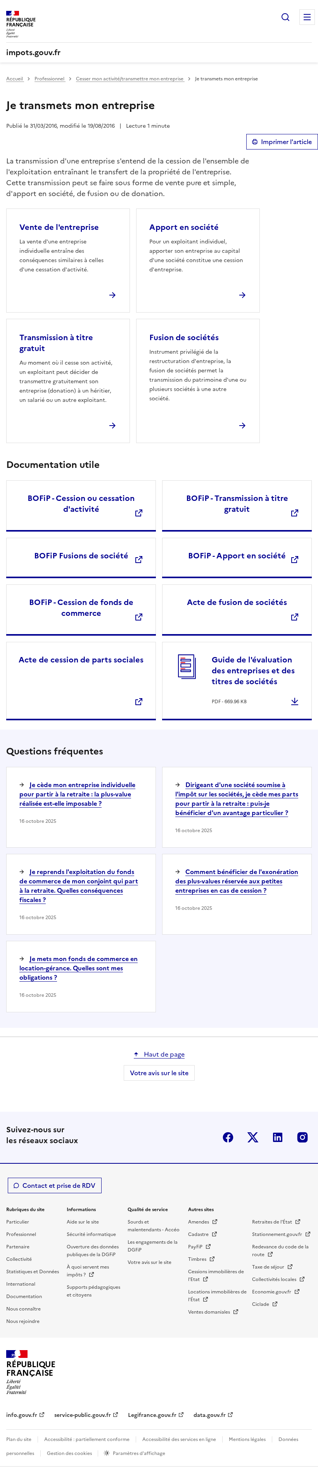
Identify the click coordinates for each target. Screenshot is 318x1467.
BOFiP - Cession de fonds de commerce (81, 607)
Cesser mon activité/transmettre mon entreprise (130, 78)
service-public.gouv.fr (82, 1415)
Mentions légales (247, 1439)
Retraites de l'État (272, 1221)
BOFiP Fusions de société (81, 555)
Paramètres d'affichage (139, 1453)
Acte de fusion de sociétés (237, 602)
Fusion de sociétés (184, 337)
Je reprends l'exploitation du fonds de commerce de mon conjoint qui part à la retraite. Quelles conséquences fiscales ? (78, 885)
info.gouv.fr (21, 1415)
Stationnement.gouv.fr (277, 1234)
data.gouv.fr (210, 1415)
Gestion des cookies (70, 1453)
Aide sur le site (83, 1221)
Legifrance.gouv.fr (152, 1415)
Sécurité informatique (91, 1234)
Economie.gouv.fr (272, 1291)
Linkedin (277, 1137)
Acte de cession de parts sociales (81, 660)
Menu (307, 17)
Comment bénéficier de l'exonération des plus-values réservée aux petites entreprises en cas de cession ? (236, 881)
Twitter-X (253, 1137)
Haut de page (163, 1054)
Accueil (15, 78)
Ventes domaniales (209, 1312)
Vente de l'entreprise (59, 227)
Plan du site (18, 1439)
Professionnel (50, 78)
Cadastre (199, 1234)
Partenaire (17, 1246)
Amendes (199, 1221)
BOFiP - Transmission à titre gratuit (237, 503)
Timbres (197, 1259)
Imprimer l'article (286, 141)
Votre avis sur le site (159, 1073)
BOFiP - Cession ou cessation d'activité (81, 503)
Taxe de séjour (268, 1267)
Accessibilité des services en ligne (179, 1439)
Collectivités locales (274, 1279)
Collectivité (19, 1259)
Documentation (24, 1296)
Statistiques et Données (32, 1271)
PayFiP (196, 1246)
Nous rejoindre (23, 1321)
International (20, 1284)
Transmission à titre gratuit (56, 343)
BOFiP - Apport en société (237, 555)
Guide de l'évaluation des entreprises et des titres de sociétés (253, 670)
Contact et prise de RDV (58, 1185)
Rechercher (285, 17)
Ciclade (261, 1304)
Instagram (302, 1137)
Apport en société (184, 227)
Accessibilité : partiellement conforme (87, 1439)
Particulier (17, 1221)
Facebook (228, 1137)
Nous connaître (23, 1308)
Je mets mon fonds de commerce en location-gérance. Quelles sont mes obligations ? (78, 968)
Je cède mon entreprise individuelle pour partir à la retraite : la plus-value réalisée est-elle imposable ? (77, 794)
